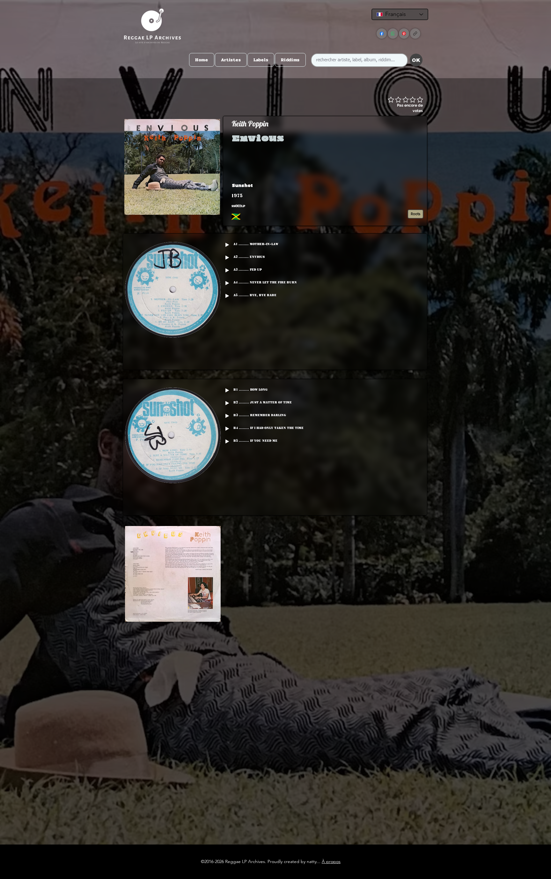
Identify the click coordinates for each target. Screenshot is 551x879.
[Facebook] (382, 33)
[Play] (227, 244)
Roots (415, 213)
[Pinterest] (404, 33)
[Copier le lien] (415, 33)
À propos (331, 861)
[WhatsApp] (393, 33)
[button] (375, 185)
